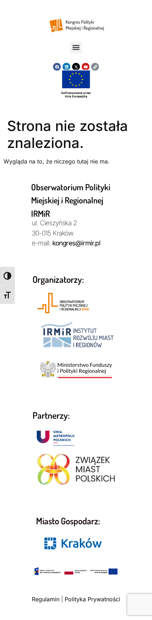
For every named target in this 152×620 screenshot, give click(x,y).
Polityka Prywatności (92, 599)
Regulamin (45, 599)
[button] (76, 47)
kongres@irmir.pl (76, 243)
